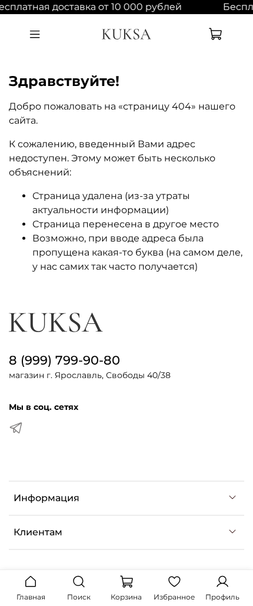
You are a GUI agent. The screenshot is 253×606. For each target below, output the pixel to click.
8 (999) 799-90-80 (64, 360)
